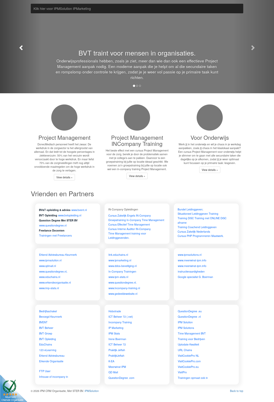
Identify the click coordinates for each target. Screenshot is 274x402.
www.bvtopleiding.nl (69, 215)
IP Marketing (115, 328)
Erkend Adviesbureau (51, 355)
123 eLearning (47, 350)
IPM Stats (114, 333)
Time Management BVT (192, 333)
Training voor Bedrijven (191, 339)
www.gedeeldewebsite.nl (122, 293)
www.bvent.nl (79, 210)
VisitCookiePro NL (188, 355)
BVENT (43, 322)
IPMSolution (92, 391)
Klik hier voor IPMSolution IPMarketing (62, 8)
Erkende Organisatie (51, 361)
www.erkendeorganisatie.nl (55, 282)
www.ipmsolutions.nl (189, 254)
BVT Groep (45, 333)
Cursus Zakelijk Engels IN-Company (129, 215)
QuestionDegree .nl (189, 316)
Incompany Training (120, 322)
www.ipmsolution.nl (50, 260)
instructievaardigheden (191, 271)
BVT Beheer (46, 328)
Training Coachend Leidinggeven (197, 227)
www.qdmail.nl (47, 266)
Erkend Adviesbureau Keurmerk (58, 254)
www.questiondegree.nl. (122, 282)
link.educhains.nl (118, 254)
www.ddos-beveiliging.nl (122, 266)
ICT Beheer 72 (117, 344)
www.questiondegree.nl (53, 225)
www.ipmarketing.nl (119, 260)
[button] (20, 46)
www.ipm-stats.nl (118, 277)
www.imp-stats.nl (49, 288)
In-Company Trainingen (122, 271)
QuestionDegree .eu (190, 311)
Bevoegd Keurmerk (50, 316)
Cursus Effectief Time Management (129, 224)
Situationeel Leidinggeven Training (198, 213)
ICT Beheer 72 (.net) (120, 316)
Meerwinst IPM (117, 367)
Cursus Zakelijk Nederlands (194, 231)
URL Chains (185, 350)
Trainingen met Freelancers (55, 235)
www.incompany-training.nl (124, 288)
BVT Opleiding (47, 339)
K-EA (111, 361)
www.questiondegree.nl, (53, 271)
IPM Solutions (186, 328)
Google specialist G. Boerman (195, 277)
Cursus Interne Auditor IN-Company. (129, 229)
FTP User (45, 371)
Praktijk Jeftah (116, 350)
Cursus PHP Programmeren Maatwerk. (201, 236)
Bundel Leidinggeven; (190, 209)
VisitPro (182, 372)
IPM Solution (185, 322)
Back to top (236, 391)
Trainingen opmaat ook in (193, 378)
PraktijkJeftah (116, 355)
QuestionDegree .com (121, 378)
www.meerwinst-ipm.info (192, 260)
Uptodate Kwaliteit (188, 344)
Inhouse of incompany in (53, 376)
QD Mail (113, 372)
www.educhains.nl (49, 277)
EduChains (45, 344)
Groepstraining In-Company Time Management (136, 220)
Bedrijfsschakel (48, 311)
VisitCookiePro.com (189, 361)
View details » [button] (64, 177)
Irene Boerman (117, 339)
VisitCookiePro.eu (188, 367)
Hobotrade (114, 311)
